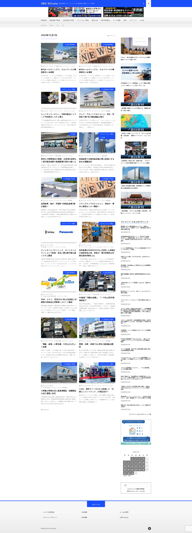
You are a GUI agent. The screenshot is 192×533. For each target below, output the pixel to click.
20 (125, 469)
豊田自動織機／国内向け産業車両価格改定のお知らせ (136, 274)
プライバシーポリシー (50, 517)
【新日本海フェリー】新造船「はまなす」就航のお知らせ (136, 283)
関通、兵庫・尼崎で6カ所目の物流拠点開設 (96, 345)
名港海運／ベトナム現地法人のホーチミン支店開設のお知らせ (136, 330)
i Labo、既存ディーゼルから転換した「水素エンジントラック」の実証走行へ (96, 390)
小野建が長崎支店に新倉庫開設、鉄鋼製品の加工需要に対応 (58, 392)
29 (132, 473)
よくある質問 (124, 512)
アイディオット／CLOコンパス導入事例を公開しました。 (136, 300)
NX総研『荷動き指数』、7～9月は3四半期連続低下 (96, 298)
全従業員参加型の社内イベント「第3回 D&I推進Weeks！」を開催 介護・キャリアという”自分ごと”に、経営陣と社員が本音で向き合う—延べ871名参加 (136, 239)
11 (143, 462)
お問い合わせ (124, 517)
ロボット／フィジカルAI (95, 247)
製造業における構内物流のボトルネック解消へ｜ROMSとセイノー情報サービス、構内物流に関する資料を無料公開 (136, 228)
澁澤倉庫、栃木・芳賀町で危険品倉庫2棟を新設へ (58, 204)
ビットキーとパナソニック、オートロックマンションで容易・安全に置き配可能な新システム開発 (58, 253)
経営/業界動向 (105, 20)
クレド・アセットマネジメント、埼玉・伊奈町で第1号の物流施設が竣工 (96, 115)
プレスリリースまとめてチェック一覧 (140, 414)
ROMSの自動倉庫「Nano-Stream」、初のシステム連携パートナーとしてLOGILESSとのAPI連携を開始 (135, 340)
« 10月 (125, 475)
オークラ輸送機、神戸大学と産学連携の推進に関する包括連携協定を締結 (136, 349)
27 (125, 473)
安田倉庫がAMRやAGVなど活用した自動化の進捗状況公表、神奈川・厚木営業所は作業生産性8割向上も (97, 253)
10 (139, 462)
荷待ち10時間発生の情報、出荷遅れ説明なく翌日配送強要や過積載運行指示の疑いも (58, 160)
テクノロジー (59, 110)
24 (139, 469)
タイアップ (133, 20)
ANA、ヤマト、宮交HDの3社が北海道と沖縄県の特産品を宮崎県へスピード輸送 (59, 300)
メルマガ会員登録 (48, 512)
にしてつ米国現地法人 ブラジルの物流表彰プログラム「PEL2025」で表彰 (136, 248)
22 (132, 469)
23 (136, 469)
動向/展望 (58, 155)
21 (128, 469)
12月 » (130, 475)
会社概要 (84, 517)
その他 (142, 20)
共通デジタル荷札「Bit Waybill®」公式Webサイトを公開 (135, 257)
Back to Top (96, 504)
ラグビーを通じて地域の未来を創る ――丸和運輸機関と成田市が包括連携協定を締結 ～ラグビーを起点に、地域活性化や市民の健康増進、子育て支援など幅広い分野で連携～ (136, 311)
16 (136, 466)
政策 (125, 20)
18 (143, 466)
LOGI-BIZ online (51, 528)
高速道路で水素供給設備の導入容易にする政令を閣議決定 (96, 160)
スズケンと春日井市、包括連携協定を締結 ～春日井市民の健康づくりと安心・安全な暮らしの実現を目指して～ (136, 321)
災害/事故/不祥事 (68, 20)
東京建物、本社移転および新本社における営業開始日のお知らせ (136, 265)
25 (143, 469)
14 (128, 466)
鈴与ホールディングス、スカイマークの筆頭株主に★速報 (96, 70)
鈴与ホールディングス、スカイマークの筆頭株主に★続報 (58, 70)
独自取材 (44, 20)
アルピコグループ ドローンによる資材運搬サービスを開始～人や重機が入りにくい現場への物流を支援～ (136, 359)
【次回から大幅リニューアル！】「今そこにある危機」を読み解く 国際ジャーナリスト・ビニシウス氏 (136, 136)
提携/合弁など (59, 66)
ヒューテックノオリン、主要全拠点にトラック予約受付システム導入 (58, 115)
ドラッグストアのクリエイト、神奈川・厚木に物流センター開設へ (96, 204)
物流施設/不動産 (55, 20)
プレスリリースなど (69, 66)
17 (139, 466)
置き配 (44, 247)
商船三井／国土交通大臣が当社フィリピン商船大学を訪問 (136, 405)
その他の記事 (46, 296)
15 (132, 466)
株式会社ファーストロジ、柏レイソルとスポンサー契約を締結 (136, 291)
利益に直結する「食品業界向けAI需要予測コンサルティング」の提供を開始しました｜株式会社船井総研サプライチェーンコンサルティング (136, 378)
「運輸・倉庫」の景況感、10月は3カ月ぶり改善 (58, 345)
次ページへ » (45, 409)
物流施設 (108, 110)
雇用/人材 (95, 20)
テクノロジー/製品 (83, 20)
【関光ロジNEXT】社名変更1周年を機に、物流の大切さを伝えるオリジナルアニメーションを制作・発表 (136, 388)
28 (128, 473)
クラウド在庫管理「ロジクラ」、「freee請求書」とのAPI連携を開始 (135, 368)
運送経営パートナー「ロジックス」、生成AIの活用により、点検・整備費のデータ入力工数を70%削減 (136, 397)
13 (125, 466)
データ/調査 (116, 20)
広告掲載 (84, 512)
